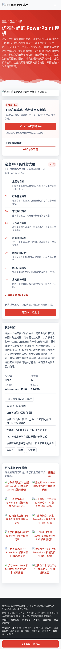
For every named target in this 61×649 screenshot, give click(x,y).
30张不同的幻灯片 (16, 405)
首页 (4, 21)
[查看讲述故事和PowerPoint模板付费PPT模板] (17, 502)
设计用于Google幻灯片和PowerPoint (27, 429)
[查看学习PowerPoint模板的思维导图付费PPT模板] (17, 569)
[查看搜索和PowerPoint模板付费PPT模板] (44, 486)
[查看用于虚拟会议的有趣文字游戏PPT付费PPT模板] (44, 502)
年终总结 (16, 628)
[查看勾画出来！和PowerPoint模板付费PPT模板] (44, 535)
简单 (20, 450)
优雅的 (31, 450)
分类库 (5, 619)
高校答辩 (14, 631)
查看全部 (51, 474)
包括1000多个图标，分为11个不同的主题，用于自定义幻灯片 (30, 421)
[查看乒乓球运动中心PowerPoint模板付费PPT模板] (17, 552)
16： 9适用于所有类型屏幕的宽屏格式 (27, 436)
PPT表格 (38, 628)
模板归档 (26, 619)
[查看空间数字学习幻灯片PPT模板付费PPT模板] (44, 569)
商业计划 (36, 631)
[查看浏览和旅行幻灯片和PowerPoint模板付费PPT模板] (44, 552)
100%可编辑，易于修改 (19, 398)
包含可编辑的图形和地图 (20, 412)
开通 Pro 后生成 (30, 312)
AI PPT (9, 634)
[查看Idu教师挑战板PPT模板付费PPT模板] (17, 519)
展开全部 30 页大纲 (17, 295)
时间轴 (48, 628)
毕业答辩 (25, 631)
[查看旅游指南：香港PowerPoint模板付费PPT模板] (44, 519)
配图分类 (47, 619)
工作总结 (6, 628)
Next (57, 91)
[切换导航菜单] (55, 5)
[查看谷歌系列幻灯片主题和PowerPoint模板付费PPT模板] (17, 486)
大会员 (36, 619)
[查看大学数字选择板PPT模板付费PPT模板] (17, 535)
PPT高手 (6, 606)
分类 (12, 21)
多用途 (10, 450)
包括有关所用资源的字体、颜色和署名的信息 (30, 443)
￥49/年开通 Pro (30, 643)
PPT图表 (27, 628)
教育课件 (46, 631)
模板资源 (15, 619)
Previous (4, 91)
